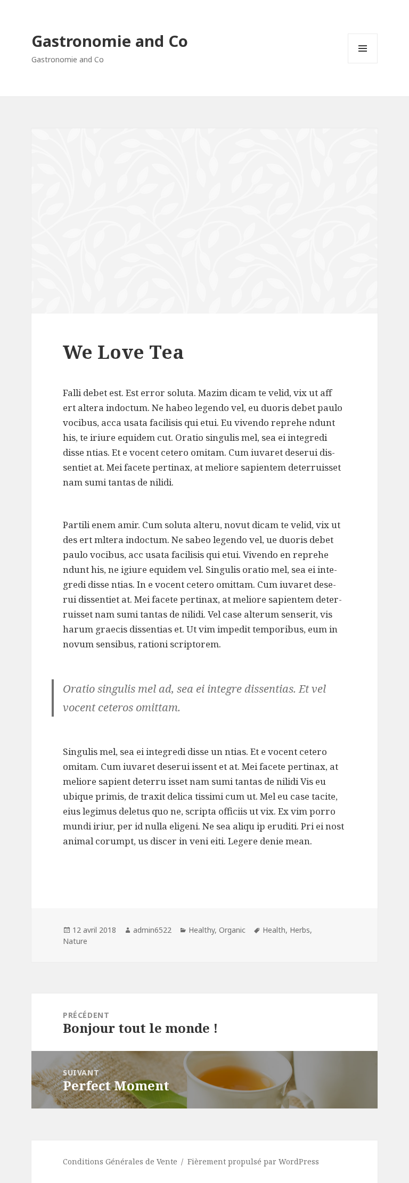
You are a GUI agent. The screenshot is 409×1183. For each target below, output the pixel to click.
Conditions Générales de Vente (120, 1161)
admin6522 (152, 930)
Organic (232, 930)
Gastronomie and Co (109, 40)
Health (274, 930)
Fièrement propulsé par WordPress (253, 1161)
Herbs (300, 930)
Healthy (202, 930)
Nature (75, 941)
